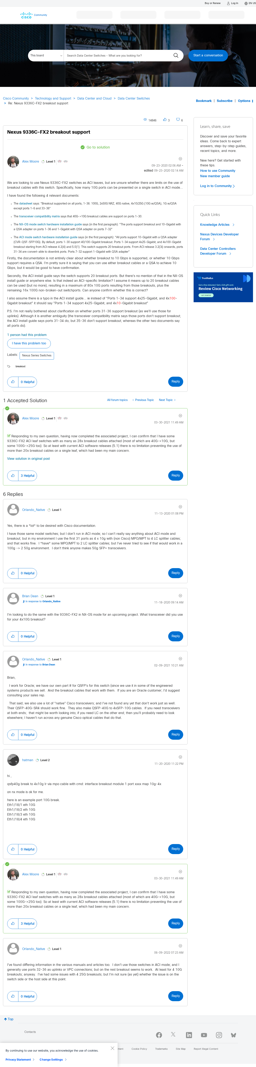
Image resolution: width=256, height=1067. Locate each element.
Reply (176, 381)
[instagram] (219, 1035)
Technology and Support (53, 98)
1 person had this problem (27, 335)
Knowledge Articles (215, 225)
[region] (59, 1055)
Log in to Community (216, 186)
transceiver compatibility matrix (39, 216)
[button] (12, 382)
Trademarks (161, 1049)
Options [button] (244, 101)
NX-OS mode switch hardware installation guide (50, 224)
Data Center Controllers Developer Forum (218, 251)
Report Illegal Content (206, 1049)
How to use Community (217, 171)
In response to (43, 601)
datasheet (25, 203)
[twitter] (174, 1035)
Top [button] (10, 1019)
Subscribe (225, 101)
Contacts (30, 1032)
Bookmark (204, 101)
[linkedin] (189, 1035)
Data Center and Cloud (94, 98)
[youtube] (204, 1035)
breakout (20, 366)
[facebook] (159, 1035)
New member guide (215, 176)
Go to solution (98, 147)
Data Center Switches (134, 98)
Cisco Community (16, 98)
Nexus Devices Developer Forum (219, 236)
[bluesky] (233, 1034)
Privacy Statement (18, 1059)
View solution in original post (28, 458)
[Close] (112, 1048)
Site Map (181, 1049)
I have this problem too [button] (29, 343)
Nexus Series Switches (36, 355)
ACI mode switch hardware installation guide (48, 237)
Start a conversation (208, 55)
